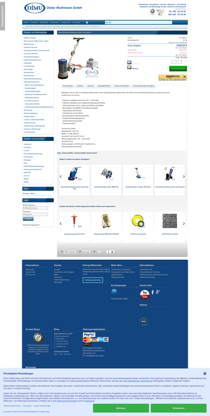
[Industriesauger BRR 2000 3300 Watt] (106, 228)
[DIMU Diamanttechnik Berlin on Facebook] (153, 292)
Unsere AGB (30, 272)
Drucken (135, 64)
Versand (183, 57)
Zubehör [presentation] (80, 86)
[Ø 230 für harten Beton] (138, 228)
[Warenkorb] (91, 22)
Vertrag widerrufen (93, 280)
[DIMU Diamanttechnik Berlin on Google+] (158, 292)
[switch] (160, 14)
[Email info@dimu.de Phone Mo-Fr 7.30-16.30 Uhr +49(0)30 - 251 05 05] (2, 30)
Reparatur (58, 277)
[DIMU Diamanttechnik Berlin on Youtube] (145, 295)
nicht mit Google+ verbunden (93, 252)
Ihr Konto (76, 23)
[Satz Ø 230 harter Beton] (170, 228)
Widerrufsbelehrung (62, 280)
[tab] (68, 86)
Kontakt (34, 23)
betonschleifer (68, 153)
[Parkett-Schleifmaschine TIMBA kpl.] (106, 180)
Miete (56, 275)
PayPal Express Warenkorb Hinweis (154, 275)
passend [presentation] (91, 86)
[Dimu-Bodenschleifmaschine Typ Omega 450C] (74, 180)
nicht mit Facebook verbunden (61, 252)
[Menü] (163, 10)
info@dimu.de (60, 346)
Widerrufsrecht (117, 275)
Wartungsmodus (117, 277)
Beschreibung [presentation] (68, 86)
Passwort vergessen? (31, 225)
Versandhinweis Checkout (150, 272)
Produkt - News (29, 194)
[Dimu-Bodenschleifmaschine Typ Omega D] (169, 180)
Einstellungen (112, 252)
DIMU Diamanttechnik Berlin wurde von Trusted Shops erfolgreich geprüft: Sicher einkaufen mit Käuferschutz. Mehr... (38, 349)
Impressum (66, 23)
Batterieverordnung (147, 277)
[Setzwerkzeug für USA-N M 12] (74, 228)
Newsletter (58, 282)
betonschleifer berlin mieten (85, 153)
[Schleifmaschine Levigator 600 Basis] (138, 179)
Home (26, 23)
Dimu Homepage (53, 8)
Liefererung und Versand (121, 270)
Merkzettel (44, 23)
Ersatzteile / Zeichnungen (64, 272)
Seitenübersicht (146, 270)
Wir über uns (30, 275)
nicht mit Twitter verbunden (79, 252)
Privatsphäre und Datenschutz (123, 272)
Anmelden (55, 23)
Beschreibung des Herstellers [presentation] (143, 86)
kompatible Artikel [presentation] (104, 86)
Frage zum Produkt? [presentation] (122, 86)
